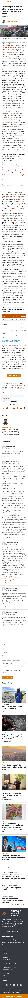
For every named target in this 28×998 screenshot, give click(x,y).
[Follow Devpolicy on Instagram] (10, 985)
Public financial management (10, 401)
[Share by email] (21, 408)
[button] (22, 2)
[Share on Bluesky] (14, 408)
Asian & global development (9, 963)
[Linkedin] (4, 437)
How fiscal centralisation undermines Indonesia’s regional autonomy (13, 857)
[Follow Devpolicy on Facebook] (14, 985)
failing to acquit (10, 217)
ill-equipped (7, 196)
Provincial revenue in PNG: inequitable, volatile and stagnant (14, 766)
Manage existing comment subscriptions (13, 666)
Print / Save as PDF (14, 375)
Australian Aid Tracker (7, 969)
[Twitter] (2, 437)
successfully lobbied (8, 117)
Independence (6, 398)
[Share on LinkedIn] (3, 408)
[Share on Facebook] (7, 408)
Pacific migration (6, 961)
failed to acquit (15, 208)
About (3, 949)
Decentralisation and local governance (13, 395)
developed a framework (9, 53)
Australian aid (5, 957)
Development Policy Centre (9, 967)
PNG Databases (6, 976)
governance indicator (19, 220)
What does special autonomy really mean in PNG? (12, 707)
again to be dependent (19, 149)
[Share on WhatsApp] (17, 408)
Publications (5, 971)
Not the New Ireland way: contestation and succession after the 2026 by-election (12, 825)
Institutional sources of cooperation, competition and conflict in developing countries (13, 877)
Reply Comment (6, 456)
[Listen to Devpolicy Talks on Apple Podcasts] (21, 985)
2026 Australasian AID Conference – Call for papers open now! (12, 900)
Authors (4, 951)
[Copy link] (24, 408)
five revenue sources (20, 70)
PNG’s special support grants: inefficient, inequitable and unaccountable (12, 737)
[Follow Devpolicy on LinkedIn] (7, 985)
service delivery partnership (11, 47)
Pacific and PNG (6, 959)
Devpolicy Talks (5, 973)
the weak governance (8, 198)
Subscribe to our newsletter (14, 996)
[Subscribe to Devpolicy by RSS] (17, 985)
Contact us (4, 953)
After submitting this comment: (11, 660)
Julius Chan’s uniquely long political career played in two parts (12, 795)
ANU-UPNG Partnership (16, 385)
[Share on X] (10, 408)
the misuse (16, 201)
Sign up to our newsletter (10, 931)
